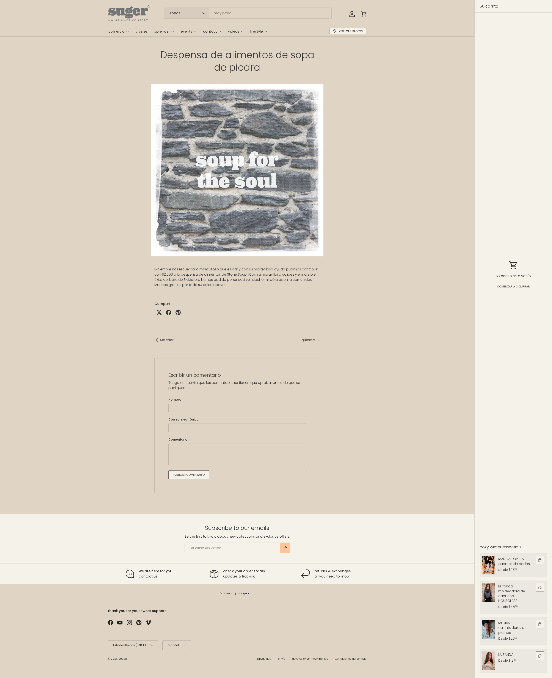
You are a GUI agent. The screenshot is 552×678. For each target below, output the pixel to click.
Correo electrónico (183, 419)
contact (210, 31)
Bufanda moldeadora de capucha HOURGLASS (511, 593)
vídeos (233, 31)
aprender (162, 31)
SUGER (122, 659)
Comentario (177, 439)
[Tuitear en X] (159, 312)
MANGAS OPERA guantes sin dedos (514, 561)
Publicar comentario (189, 475)
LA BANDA (505, 654)
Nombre (174, 399)
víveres (141, 31)
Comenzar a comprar (513, 286)
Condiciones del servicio (351, 659)
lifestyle (256, 31)
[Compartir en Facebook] (168, 312)
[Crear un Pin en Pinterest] (178, 312)
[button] (364, 14)
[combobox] (247, 13)
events (186, 31)
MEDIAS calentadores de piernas (512, 627)
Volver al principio (235, 593)
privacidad (264, 659)
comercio (116, 31)
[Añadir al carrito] (540, 560)
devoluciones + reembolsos (310, 659)
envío (281, 659)
